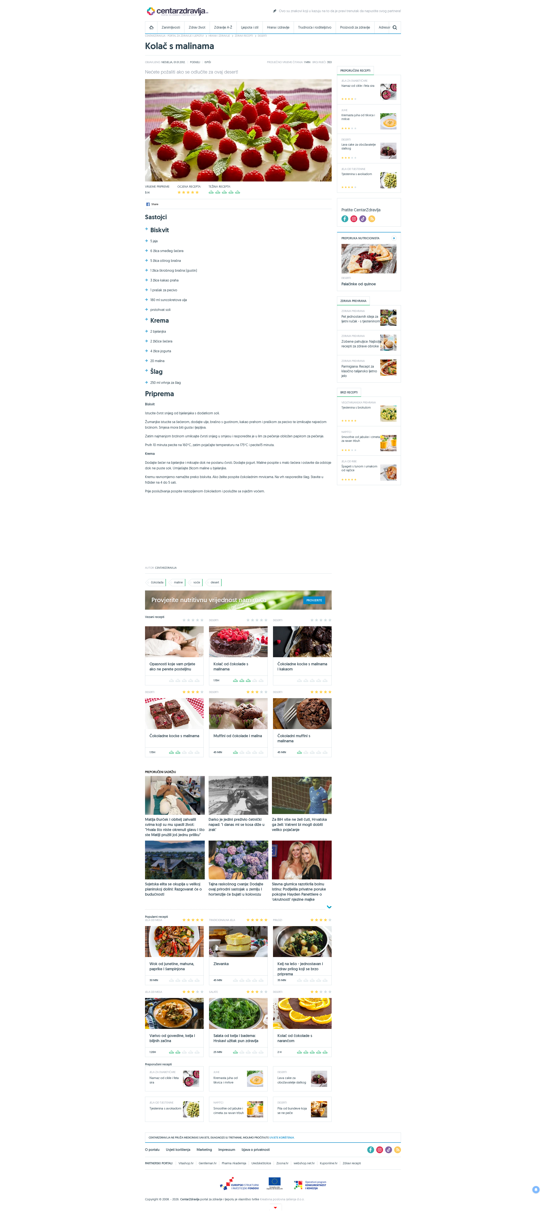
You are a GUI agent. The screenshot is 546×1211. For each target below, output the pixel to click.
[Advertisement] (238, 532)
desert (215, 582)
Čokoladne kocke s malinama (174, 735)
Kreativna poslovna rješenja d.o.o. (282, 1199)
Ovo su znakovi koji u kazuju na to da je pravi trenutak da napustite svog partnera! (340, 11)
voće (196, 582)
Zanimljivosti (171, 27)
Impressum (226, 1149)
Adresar (384, 27)
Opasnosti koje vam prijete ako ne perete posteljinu (172, 666)
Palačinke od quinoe (358, 283)
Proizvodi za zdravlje (355, 27)
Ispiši (208, 62)
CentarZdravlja (177, 11)
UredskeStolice (261, 1163)
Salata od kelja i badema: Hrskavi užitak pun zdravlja (235, 1038)
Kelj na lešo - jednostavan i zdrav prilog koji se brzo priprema (300, 968)
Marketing (204, 1149)
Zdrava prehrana (353, 311)
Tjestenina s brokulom (356, 407)
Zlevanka (221, 963)
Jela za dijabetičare (163, 1072)
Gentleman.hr (207, 1163)
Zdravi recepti (244, 35)
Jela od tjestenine (161, 1102)
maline (178, 582)
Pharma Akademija (234, 1163)
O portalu (152, 1149)
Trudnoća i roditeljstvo (314, 27)
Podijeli (195, 62)
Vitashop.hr (186, 1163)
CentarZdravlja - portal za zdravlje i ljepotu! (174, 35)
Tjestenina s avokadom (165, 1108)
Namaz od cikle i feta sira (357, 86)
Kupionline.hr (328, 1163)
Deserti (262, 35)
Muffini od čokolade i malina (237, 735)
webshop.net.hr (304, 1163)
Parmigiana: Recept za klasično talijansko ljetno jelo (359, 371)
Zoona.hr (282, 1163)
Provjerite (314, 600)
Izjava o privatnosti (256, 1149)
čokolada (157, 582)
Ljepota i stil (249, 27)
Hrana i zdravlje (278, 27)
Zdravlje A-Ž (223, 27)
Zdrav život (197, 27)
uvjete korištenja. (282, 1137)
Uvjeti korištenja (178, 1149)
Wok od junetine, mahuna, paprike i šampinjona (172, 966)
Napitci (218, 1102)
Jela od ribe (349, 461)
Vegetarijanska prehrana (358, 402)
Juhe (216, 1072)
